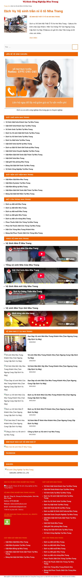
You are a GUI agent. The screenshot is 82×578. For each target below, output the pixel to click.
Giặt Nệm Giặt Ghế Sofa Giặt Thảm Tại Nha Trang (24, 155)
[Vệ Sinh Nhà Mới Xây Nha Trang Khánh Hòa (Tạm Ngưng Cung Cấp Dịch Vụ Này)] (15, 371)
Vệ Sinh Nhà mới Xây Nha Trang (22, 286)
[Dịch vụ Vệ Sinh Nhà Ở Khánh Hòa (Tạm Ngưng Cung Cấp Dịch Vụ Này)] (15, 412)
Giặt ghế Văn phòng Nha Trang (17, 162)
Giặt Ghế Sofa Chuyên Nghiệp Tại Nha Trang (22, 151)
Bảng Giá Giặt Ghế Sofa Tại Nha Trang (20, 165)
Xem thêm (33, 38)
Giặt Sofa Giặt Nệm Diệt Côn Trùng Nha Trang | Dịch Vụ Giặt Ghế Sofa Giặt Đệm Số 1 (38, 576)
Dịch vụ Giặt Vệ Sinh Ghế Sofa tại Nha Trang (22, 147)
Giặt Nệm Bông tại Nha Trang (17, 187)
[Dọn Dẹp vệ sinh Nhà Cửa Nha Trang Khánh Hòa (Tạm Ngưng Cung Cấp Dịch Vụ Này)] (15, 385)
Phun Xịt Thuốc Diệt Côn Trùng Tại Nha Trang (23, 226)
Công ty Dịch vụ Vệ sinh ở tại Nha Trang (44, 432)
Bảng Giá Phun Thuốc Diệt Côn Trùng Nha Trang (24, 233)
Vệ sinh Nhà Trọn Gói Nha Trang (22, 308)
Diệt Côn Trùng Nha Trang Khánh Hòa (20, 229)
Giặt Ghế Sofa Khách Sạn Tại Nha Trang (21, 126)
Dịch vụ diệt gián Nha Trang (16, 215)
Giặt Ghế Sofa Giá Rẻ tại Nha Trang (19, 144)
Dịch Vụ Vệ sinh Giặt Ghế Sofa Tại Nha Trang (23, 133)
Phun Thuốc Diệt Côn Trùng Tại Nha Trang (22, 222)
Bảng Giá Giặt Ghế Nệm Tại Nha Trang (20, 194)
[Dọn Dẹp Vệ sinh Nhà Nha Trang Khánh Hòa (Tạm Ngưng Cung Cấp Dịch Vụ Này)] (15, 343)
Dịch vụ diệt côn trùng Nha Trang (18, 218)
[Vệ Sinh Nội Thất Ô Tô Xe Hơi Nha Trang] (15, 24)
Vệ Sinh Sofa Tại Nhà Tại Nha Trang (19, 129)
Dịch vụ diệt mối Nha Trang (16, 204)
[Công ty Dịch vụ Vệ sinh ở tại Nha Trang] (15, 433)
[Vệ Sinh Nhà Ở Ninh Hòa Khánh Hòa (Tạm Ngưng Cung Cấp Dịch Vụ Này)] (15, 423)
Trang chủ (7, 6)
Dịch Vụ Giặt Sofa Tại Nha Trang (18, 140)
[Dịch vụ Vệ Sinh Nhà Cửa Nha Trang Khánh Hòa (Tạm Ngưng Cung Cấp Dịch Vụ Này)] (15, 399)
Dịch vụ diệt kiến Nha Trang (16, 208)
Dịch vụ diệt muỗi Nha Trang (16, 211)
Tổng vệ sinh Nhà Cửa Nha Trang (22, 265)
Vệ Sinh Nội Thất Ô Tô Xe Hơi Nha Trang (45, 16)
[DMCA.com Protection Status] (7, 520)
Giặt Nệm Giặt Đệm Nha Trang (17, 179)
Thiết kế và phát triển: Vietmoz (13, 509)
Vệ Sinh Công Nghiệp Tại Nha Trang (19, 169)
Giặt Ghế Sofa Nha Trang (15, 158)
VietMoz (73, 576)
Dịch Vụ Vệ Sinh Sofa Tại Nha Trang (19, 136)
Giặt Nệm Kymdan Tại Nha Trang (18, 183)
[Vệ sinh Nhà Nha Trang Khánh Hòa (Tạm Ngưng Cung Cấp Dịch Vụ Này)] (15, 358)
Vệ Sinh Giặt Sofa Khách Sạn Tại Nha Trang (22, 122)
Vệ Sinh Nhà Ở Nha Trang (18, 243)
